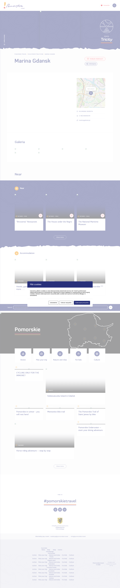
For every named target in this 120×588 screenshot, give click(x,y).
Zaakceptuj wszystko (82, 303)
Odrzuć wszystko (66, 303)
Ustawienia (53, 303)
